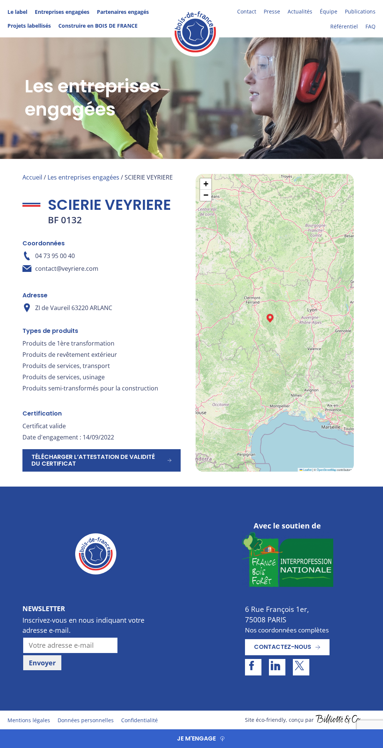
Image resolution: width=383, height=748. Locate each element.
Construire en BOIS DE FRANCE (98, 25)
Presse (272, 11)
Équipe (328, 11)
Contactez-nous (282, 647)
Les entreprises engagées (83, 177)
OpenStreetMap (326, 470)
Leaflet (307, 470)
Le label (17, 11)
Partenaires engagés (123, 11)
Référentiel (344, 26)
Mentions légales (28, 720)
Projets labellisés (29, 25)
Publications (360, 11)
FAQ (370, 26)
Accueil (32, 177)
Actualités (300, 11)
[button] (270, 318)
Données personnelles (86, 720)
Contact (246, 11)
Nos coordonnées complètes (287, 630)
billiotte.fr (338, 720)
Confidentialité (139, 720)
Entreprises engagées (62, 11)
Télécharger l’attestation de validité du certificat (93, 460)
